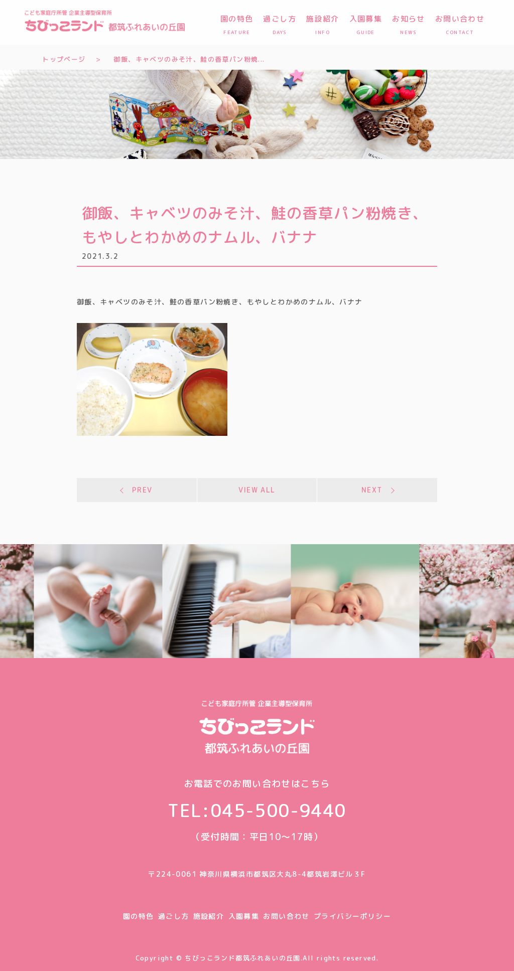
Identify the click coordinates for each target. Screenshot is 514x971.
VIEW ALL (256, 490)
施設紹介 (208, 916)
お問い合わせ (286, 916)
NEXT (371, 490)
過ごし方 (173, 916)
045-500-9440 (278, 810)
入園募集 (244, 916)
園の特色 (138, 916)
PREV (142, 490)
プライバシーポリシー (352, 916)
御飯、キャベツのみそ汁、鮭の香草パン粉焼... (189, 59)
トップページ (63, 59)
